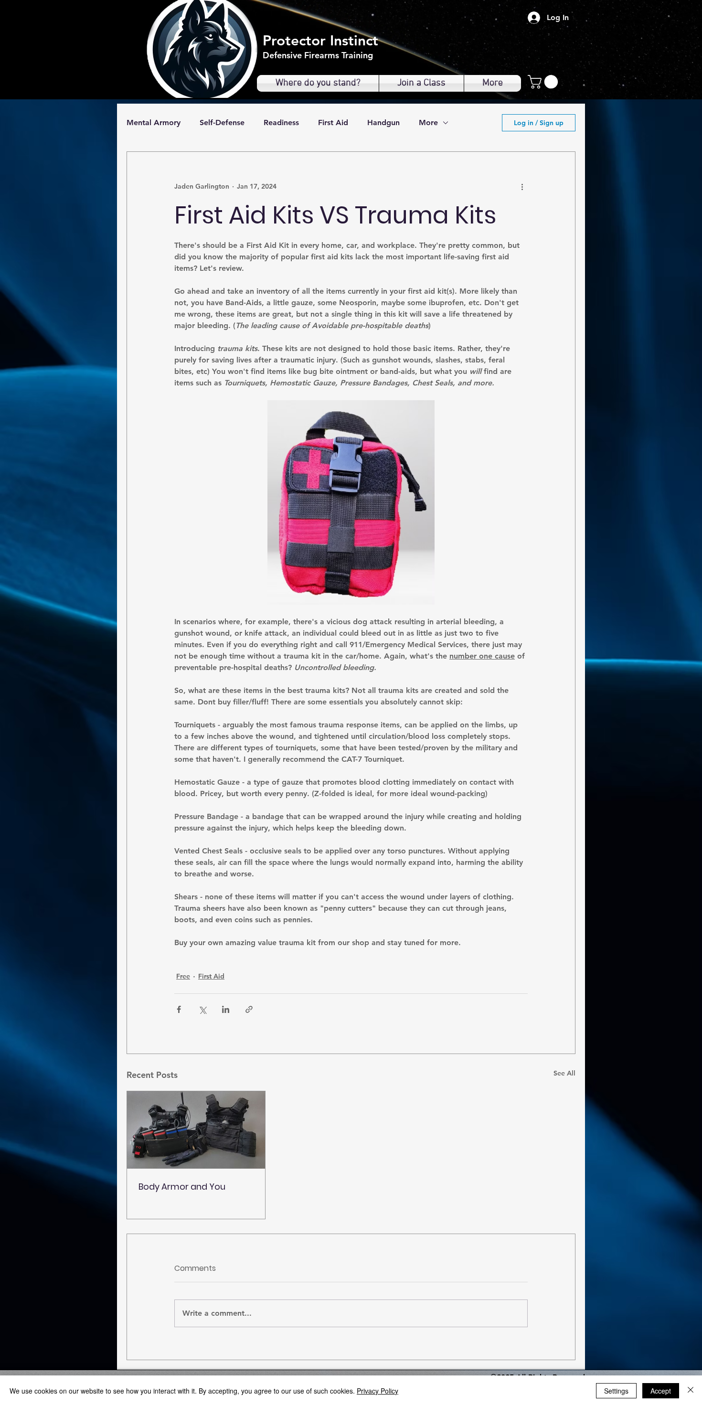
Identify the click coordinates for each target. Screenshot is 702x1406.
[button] (544, 82)
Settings (616, 1390)
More (428, 122)
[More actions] (522, 186)
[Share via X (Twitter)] (202, 1009)
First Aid (333, 122)
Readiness (281, 122)
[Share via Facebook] (178, 1009)
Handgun (383, 122)
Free (183, 976)
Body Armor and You (181, 1187)
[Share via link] (249, 1009)
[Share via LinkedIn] (225, 1009)
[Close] (690, 1390)
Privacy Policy (377, 1390)
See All (564, 1073)
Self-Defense (222, 122)
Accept (660, 1390)
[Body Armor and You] (196, 1130)
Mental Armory (154, 122)
